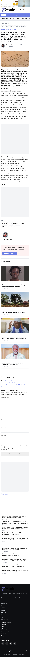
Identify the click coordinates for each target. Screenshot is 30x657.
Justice (12, 18)
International (6, 283)
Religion (3, 626)
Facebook (4, 223)
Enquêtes (10, 651)
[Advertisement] (15, 139)
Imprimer (18, 227)
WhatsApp (15, 223)
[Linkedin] (14, 643)
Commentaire (5, 398)
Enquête (24, 18)
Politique (3, 624)
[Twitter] (6, 643)
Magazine (4, 636)
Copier (11, 227)
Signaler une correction (10, 253)
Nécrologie (5, 361)
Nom (3, 420)
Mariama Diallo (9, 44)
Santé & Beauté (5, 630)
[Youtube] (10, 643)
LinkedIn (23, 223)
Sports (3, 617)
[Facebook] (2, 643)
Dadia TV (3, 634)
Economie (4, 615)
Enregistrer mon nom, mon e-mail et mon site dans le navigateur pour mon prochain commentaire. (14, 448)
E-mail (3, 428)
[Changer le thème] (23, 10)
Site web (3, 435)
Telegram (4, 227)
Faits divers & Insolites (7, 29)
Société (18, 18)
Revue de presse (6, 622)
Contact (5, 651)
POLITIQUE (5, 18)
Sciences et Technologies (8, 632)
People (3, 628)
